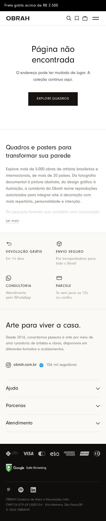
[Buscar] (69, 18)
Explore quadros (53, 98)
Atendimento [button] (19, 423)
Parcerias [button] (16, 405)
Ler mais (12, 221)
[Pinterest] (8, 489)
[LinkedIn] (33, 489)
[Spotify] (21, 489)
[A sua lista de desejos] (77, 18)
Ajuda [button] (12, 388)
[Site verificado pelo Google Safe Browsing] (27, 468)
